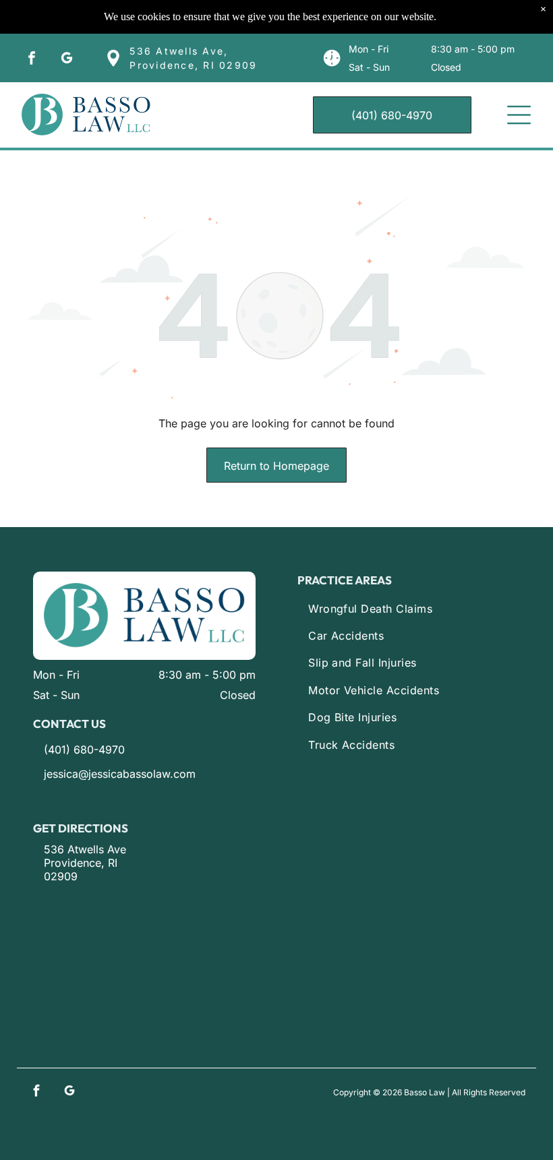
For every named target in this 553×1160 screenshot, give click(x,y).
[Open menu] (519, 115)
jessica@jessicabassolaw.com (120, 774)
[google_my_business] (67, 59)
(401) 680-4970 (84, 749)
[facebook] (32, 59)
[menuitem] (414, 608)
